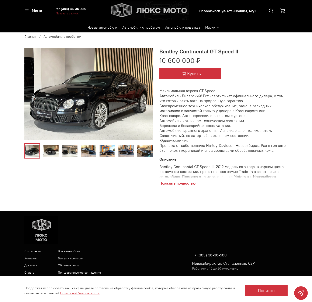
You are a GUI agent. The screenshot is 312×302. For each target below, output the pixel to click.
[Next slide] (146, 94)
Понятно (266, 290)
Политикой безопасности (80, 293)
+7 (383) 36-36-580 (71, 9)
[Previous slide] (31, 94)
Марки (210, 27)
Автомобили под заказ (182, 27)
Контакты (30, 258)
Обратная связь (68, 265)
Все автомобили (69, 251)
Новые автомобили (102, 27)
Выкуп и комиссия (70, 258)
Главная (30, 36)
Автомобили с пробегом (141, 27)
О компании (32, 251)
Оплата (29, 272)
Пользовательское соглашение (79, 272)
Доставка (30, 265)
